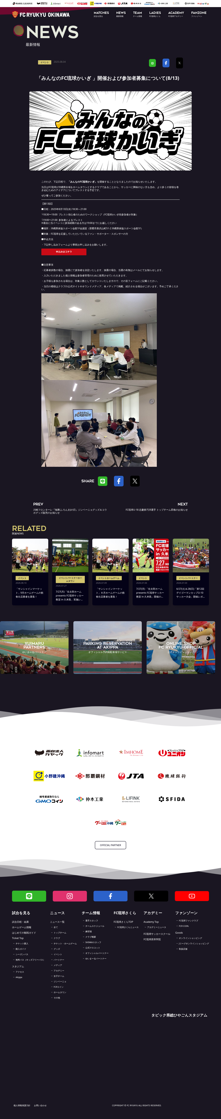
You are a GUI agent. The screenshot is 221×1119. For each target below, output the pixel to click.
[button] (101, 14)
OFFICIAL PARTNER (110, 845)
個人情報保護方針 (22, 1105)
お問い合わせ (40, 1105)
